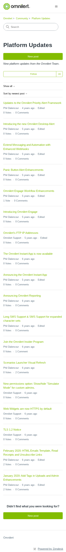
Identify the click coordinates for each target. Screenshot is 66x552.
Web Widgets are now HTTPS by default (27, 408)
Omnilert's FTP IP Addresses (20, 232)
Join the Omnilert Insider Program (23, 341)
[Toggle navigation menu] (56, 6)
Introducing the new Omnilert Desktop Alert (28, 123)
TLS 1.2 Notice (12, 429)
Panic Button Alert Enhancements (23, 169)
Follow (33, 74)
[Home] (16, 6)
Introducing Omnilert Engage (20, 211)
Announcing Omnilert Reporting (22, 295)
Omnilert (7, 18)
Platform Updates (41, 18)
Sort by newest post (14, 93)
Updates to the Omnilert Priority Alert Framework (32, 102)
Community (22, 18)
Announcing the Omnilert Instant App (25, 274)
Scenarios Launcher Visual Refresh (24, 362)
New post (33, 56)
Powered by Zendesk (50, 548)
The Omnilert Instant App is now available (28, 253)
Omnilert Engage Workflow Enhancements (28, 190)
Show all (8, 86)
